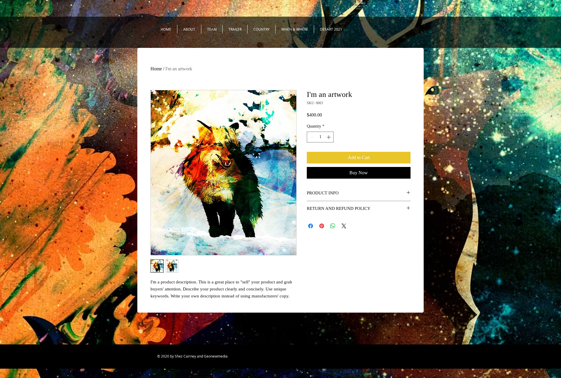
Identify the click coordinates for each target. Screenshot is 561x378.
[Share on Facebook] (310, 225)
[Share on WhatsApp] (332, 225)
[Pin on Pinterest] (321, 225)
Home (156, 68)
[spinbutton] (320, 137)
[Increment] (329, 137)
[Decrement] (311, 137)
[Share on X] (343, 225)
